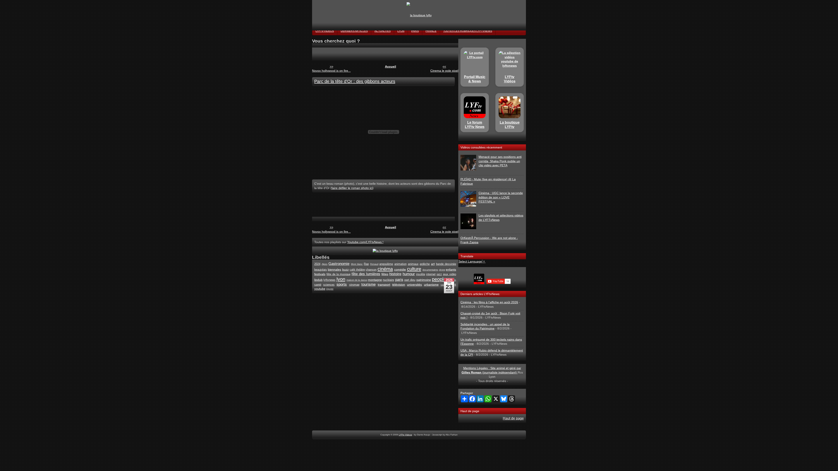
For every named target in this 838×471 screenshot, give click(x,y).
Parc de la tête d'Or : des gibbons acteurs (354, 81)
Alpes (325, 264)
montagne (375, 280)
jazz (439, 274)
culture (414, 269)
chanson (371, 269)
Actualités (382, 30)
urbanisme (431, 284)
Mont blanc (357, 264)
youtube (319, 288)
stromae (354, 284)
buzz (345, 269)
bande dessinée (446, 264)
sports (342, 284)
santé (317, 284)
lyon (341, 279)
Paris (415, 30)
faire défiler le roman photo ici (352, 188)
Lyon (400, 30)
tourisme (368, 284)
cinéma (385, 269)
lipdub (318, 280)
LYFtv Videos (405, 434)
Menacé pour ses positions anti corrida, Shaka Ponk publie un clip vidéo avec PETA (500, 161)
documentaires (430, 269)
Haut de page (513, 418)
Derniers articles (354, 30)
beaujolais (320, 269)
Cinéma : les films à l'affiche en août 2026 (489, 302)
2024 (317, 264)
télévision (398, 284)
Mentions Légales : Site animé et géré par (492, 368)
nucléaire (388, 280)
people (439, 279)
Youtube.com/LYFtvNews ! (365, 242)
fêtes (384, 274)
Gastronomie (338, 264)
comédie (400, 269)
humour (409, 274)
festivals (319, 274)
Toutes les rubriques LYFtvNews (467, 30)
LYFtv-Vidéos (325, 30)
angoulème (386, 264)
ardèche (425, 264)
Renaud (374, 264)
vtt (454, 284)
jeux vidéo (449, 274)
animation (400, 264)
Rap (366, 264)
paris (399, 280)
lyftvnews (329, 280)
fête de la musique (338, 274)
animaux (413, 264)
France (431, 30)
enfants (451, 269)
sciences (329, 284)
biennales (334, 269)
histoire (395, 274)
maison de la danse (357, 280)
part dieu (409, 280)
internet (431, 274)
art (433, 264)
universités (414, 284)
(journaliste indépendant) (490, 372)
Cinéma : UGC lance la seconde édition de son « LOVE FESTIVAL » (501, 197)
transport (384, 284)
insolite (420, 274)
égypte (329, 289)
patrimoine (423, 280)
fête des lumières (366, 274)
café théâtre (357, 269)
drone (442, 269)
